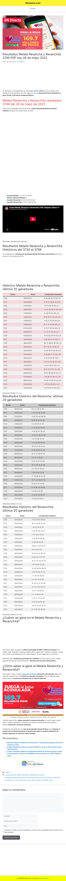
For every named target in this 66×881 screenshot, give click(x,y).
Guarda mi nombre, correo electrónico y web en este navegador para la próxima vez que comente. (33, 831)
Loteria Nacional (10, 775)
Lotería (7, 772)
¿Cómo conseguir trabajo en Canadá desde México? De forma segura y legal (34, 751)
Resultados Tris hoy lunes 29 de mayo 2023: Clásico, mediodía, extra (29, 780)
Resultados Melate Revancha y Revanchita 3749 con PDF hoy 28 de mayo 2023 (32, 777)
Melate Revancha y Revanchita (27, 775)
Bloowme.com (33, 3)
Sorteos (42, 775)
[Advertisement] (33, 78)
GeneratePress (44, 878)
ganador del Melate (30, 674)
